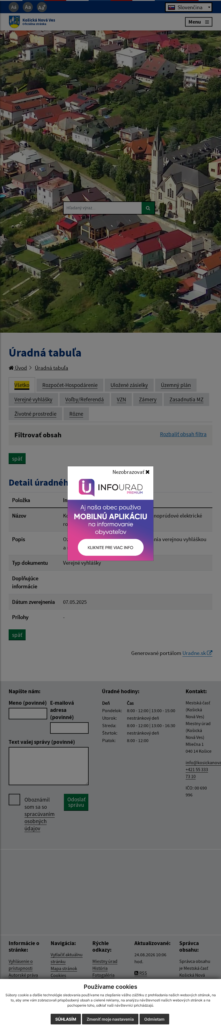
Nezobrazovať (129, 471)
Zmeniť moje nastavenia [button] (110, 1019)
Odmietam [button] (154, 1019)
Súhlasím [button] (65, 1019)
